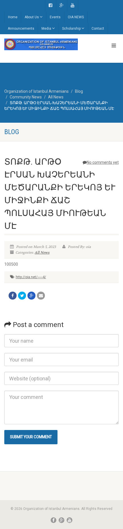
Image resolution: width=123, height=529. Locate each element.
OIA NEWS (76, 17)
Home (12, 17)
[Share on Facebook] (13, 296)
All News (42, 252)
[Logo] (41, 44)
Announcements (21, 29)
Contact (98, 29)
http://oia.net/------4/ (31, 277)
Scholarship (71, 29)
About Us (32, 17)
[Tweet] (22, 296)
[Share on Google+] (31, 296)
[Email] (41, 296)
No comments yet (103, 162)
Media (46, 29)
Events (55, 17)
